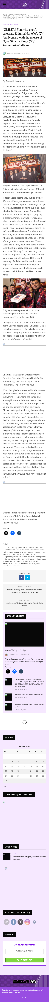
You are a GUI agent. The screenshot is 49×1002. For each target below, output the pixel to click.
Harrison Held (14, 655)
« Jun (4, 787)
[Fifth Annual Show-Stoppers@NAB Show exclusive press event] (6, 854)
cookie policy (14, 992)
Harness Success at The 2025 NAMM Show (29, 694)
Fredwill (10, 53)
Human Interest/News (11, 24)
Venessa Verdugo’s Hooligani (16, 650)
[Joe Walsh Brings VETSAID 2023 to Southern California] (8, 707)
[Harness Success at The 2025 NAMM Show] (8, 697)
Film (14, 853)
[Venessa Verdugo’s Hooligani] (24, 634)
